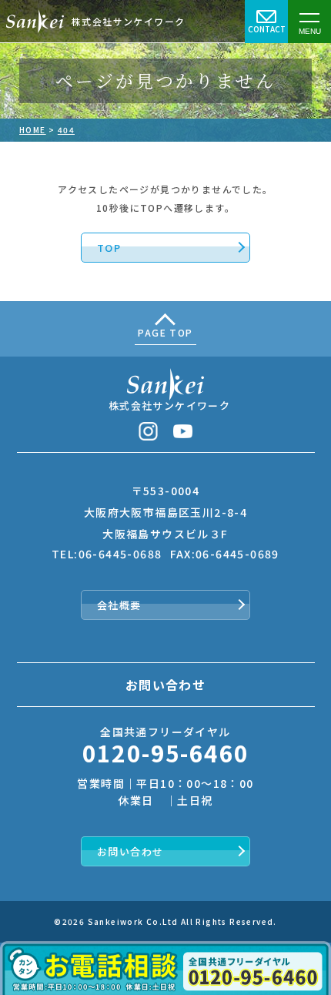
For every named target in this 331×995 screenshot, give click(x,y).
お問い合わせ (130, 851)
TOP (109, 247)
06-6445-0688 (120, 553)
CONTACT (267, 29)
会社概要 (119, 605)
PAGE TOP (165, 332)
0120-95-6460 (165, 752)
